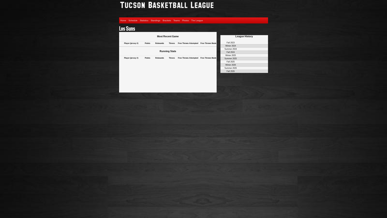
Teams (176, 20)
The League (197, 20)
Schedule (132, 20)
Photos (185, 20)
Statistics (144, 20)
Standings (155, 20)
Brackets (167, 20)
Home (123, 20)
